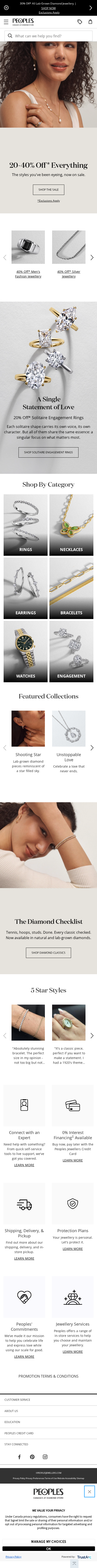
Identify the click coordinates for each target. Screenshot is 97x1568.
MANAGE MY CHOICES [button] (48, 1541)
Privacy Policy (19, 1478)
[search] (10, 36)
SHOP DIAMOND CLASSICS (48, 953)
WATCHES (25, 676)
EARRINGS (26, 612)
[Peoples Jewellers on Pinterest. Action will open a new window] (32, 1457)
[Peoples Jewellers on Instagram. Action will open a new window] (45, 1457)
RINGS (25, 549)
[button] (90, 8)
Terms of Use (51, 1478)
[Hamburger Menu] (6, 22)
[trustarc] (83, 1556)
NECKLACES (71, 549)
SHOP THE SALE (49, 190)
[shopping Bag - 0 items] (92, 23)
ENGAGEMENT (71, 676)
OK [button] (48, 1548)
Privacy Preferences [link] (35, 1478)
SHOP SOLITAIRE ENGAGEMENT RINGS (48, 452)
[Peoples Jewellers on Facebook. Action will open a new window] (19, 1457)
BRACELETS (71, 612)
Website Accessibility (66, 1478)
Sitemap (80, 1478)
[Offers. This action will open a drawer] (80, 22)
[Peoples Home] (23, 22)
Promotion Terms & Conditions (48, 1376)
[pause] (6, 8)
